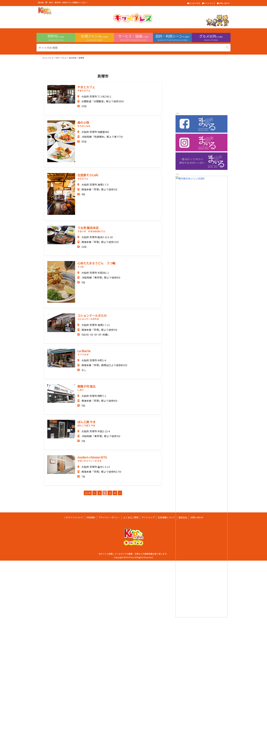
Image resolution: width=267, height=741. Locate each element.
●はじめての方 (193, 3)
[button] (227, 47)
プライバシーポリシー (109, 517)
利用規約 (91, 517)
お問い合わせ (196, 517)
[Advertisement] (201, 88)
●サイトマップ (208, 3)
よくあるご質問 (130, 517)
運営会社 (182, 517)
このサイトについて (73, 517)
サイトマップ (148, 517)
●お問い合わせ (223, 3)
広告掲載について (166, 517)
